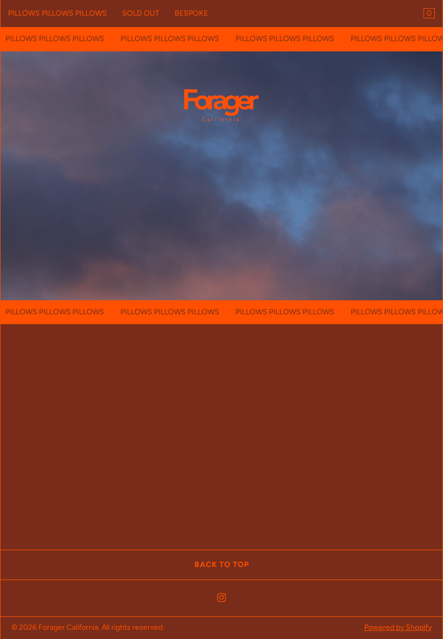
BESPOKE (191, 13)
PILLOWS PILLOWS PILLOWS (57, 13)
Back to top (221, 564)
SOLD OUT (140, 13)
